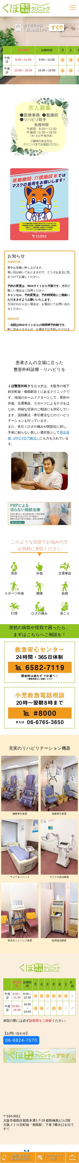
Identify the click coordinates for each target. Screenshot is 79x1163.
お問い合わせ (20, 1157)
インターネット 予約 (52, 1157)
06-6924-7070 (21, 1040)
